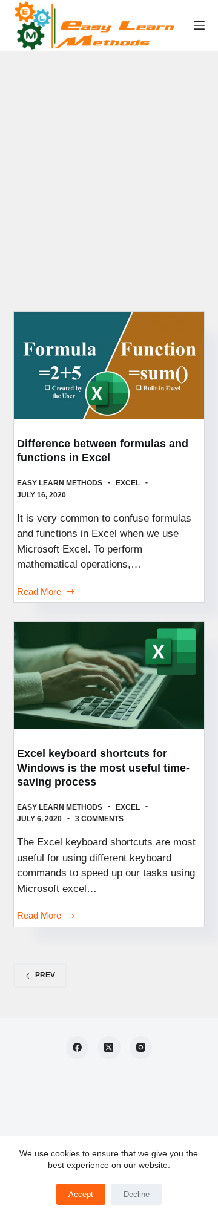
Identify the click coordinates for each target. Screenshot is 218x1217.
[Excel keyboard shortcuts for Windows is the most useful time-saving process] (109, 675)
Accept (80, 1194)
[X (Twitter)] (109, 1047)
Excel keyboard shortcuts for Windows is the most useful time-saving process (103, 767)
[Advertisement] (109, 166)
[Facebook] (77, 1047)
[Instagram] (141, 1047)
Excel (128, 483)
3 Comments (99, 819)
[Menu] (199, 25)
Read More (39, 593)
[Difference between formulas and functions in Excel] (109, 365)
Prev (45, 975)
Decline (137, 1194)
